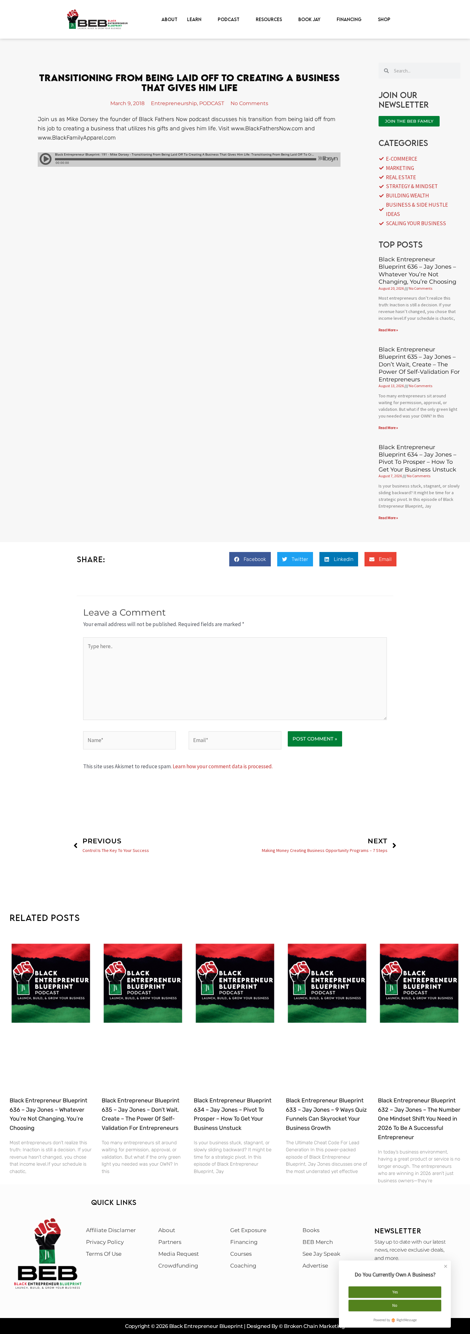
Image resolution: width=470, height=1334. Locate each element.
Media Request (178, 1254)
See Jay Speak (321, 1254)
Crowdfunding (178, 1265)
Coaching (243, 1265)
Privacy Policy (105, 1242)
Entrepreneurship (174, 103)
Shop (384, 19)
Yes (395, 1292)
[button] (250, 559)
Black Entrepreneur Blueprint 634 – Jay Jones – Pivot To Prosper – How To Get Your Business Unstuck (417, 458)
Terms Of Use (103, 1254)
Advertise (315, 1265)
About (169, 19)
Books (310, 1230)
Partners (169, 1242)
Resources (269, 19)
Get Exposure (248, 1230)
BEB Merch (317, 1242)
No (394, 1305)
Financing (349, 19)
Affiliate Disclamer (111, 1230)
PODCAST (211, 103)
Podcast (228, 19)
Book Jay (309, 19)
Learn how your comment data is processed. (223, 766)
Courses (241, 1254)
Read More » (388, 329)
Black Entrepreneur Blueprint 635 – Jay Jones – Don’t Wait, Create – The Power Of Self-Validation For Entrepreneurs (419, 364)
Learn (194, 19)
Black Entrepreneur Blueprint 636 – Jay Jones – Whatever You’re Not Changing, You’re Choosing (417, 270)
